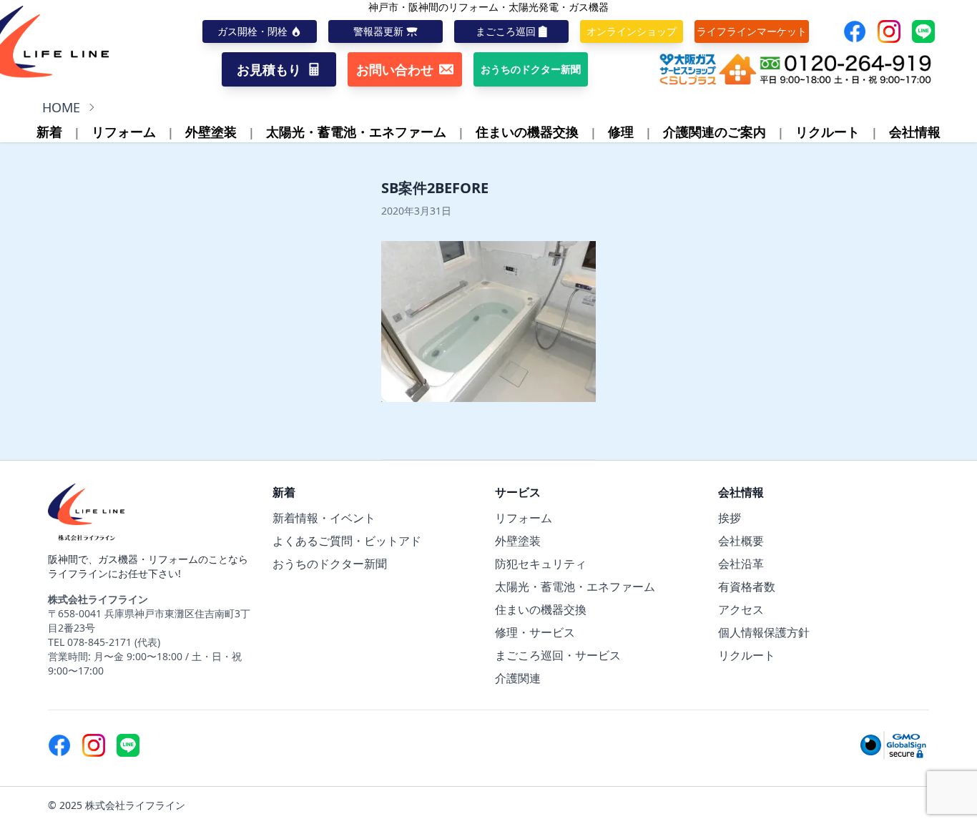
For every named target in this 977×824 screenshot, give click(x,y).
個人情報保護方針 (764, 632)
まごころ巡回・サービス (558, 655)
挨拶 (729, 518)
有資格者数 (746, 586)
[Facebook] (854, 31)
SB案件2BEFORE (434, 187)
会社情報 (915, 131)
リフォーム (124, 131)
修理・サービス (535, 632)
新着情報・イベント (324, 518)
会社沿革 (741, 564)
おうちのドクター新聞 (330, 564)
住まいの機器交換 (527, 131)
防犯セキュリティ (540, 564)
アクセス (741, 609)
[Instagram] (889, 31)
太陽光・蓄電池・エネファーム (356, 131)
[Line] (923, 31)
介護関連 (518, 678)
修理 (621, 131)
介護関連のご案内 (714, 131)
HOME (61, 107)
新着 (49, 131)
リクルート (827, 131)
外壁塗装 (211, 131)
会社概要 (741, 541)
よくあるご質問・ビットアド (347, 541)
